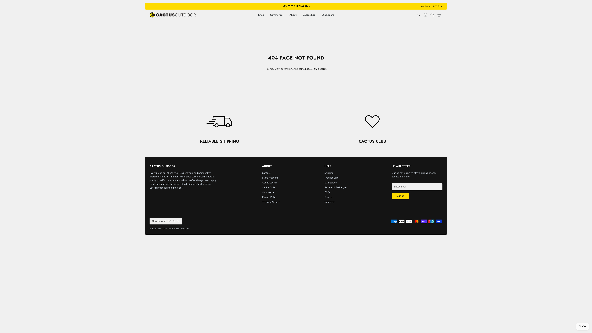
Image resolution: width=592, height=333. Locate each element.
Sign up (400, 195)
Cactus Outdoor (163, 229)
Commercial (276, 14)
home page (305, 68)
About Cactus (269, 182)
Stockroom (328, 14)
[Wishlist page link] (418, 14)
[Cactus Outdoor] (173, 15)
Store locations (270, 177)
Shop (261, 14)
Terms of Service (271, 202)
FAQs (327, 192)
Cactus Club (268, 187)
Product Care (332, 177)
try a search (320, 68)
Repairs (328, 197)
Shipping (329, 173)
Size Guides (331, 182)
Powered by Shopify (180, 229)
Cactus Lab (309, 14)
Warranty (330, 202)
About (293, 14)
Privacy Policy (269, 197)
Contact (266, 173)
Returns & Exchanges (336, 187)
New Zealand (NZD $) (430, 6)
